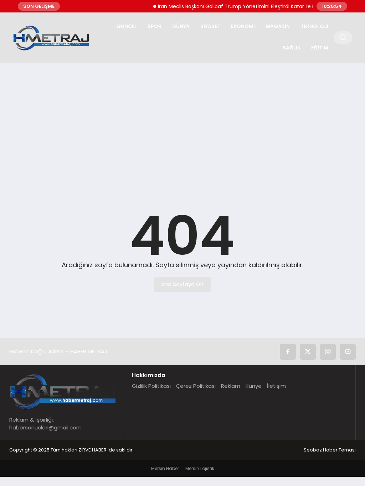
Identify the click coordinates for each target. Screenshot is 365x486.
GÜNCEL (127, 26)
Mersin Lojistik (199, 468)
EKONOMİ (243, 26)
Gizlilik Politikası (151, 386)
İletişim (276, 386)
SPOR (154, 26)
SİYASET (210, 26)
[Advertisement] (182, 123)
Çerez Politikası (196, 386)
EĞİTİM (319, 47)
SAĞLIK (291, 47)
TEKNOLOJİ (314, 26)
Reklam (230, 386)
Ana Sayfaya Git (182, 284)
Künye (254, 386)
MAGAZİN (278, 26)
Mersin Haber (165, 468)
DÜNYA (181, 26)
